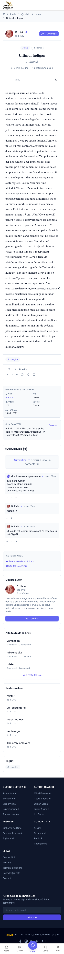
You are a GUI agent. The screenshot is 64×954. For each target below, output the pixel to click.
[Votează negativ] (17, 374)
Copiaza (53, 425)
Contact (7, 878)
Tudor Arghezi (41, 809)
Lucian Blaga (41, 803)
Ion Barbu (39, 814)
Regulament (40, 843)
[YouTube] (38, 941)
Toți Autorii (8, 838)
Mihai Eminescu (42, 793)
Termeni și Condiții (12, 867)
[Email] (43, 941)
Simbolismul (9, 798)
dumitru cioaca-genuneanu (26, 476)
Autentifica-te (21, 460)
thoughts (38, 48)
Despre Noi (9, 857)
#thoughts (12, 359)
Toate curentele (11, 814)
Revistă (38, 838)
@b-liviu (25, 14)
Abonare (32, 917)
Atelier (13, 14)
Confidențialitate (11, 873)
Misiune (7, 862)
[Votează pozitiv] (7, 374)
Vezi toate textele (32, 675)
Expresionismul (11, 809)
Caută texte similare (16, 565)
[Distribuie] (28, 375)
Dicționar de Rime (12, 828)
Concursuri (39, 833)
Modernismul (9, 803)
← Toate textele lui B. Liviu (20, 561)
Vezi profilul (32, 618)
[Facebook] (20, 941)
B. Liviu (9, 397)
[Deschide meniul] (58, 5)
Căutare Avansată (12, 833)
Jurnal (38, 14)
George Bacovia (42, 798)
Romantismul (9, 793)
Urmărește (52, 33)
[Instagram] (26, 941)
